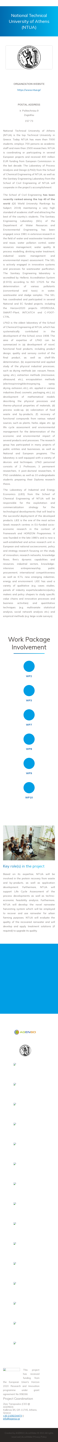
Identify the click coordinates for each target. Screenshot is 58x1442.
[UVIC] (25, 1229)
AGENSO (20, 1433)
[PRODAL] (25, 1170)
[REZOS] (25, 1130)
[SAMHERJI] (25, 1349)
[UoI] (25, 1289)
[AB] (25, 1090)
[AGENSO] (25, 1032)
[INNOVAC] (25, 1249)
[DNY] (25, 1150)
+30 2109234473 (12, 1415)
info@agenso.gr (11, 1418)
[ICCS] (25, 1070)
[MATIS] (25, 1309)
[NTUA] (25, 1051)
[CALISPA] (25, 1190)
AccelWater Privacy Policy (34, 1437)
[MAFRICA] (25, 1269)
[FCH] (25, 1110)
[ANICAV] (25, 1209)
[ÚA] (25, 1329)
